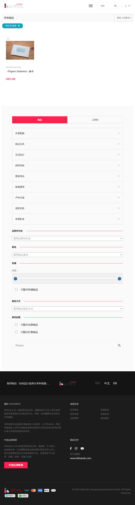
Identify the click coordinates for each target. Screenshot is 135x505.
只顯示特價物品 (29, 289)
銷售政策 (74, 414)
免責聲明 (74, 418)
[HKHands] (13, 6)
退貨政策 (105, 414)
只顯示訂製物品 (29, 332)
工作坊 (95, 120)
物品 (40, 120)
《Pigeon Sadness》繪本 (20, 71)
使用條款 (74, 410)
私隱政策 (105, 410)
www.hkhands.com (80, 458)
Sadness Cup (15, 67)
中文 (107, 383)
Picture (11, 25)
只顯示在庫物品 (29, 324)
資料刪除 (105, 418)
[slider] (15, 278)
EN (115, 383)
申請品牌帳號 (16, 465)
